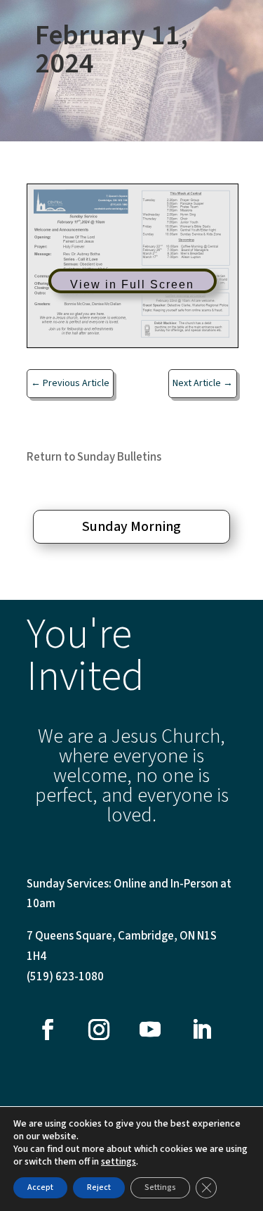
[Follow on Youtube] (150, 1029)
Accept (40, 1187)
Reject (99, 1187)
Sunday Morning (131, 527)
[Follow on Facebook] (48, 1029)
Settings (160, 1187)
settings (118, 1161)
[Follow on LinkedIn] (201, 1029)
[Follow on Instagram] (99, 1029)
